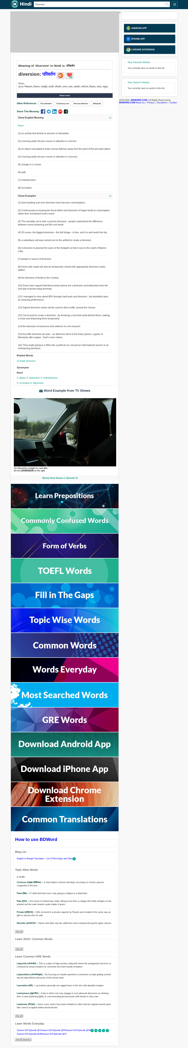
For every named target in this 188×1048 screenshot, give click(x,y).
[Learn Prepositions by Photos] (65, 507)
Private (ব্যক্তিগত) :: (26, 912)
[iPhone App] (65, 781)
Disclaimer (162, 102)
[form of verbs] (65, 557)
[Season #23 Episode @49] (100, 1031)
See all (19, 931)
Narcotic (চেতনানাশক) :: (27, 923)
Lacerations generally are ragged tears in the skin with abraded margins (60, 985)
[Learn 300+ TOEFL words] (65, 582)
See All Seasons (23, 1039)
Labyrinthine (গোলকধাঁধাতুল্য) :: (31, 974)
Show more (64, 95)
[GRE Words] (65, 731)
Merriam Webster (81, 104)
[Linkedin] (55, 113)
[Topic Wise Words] (65, 631)
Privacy (150, 102)
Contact (173, 102)
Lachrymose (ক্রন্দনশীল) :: (29, 993)
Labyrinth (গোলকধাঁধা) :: (28, 963)
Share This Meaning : (28, 111)
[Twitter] (49, 113)
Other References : (27, 103)
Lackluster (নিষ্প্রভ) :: (27, 1004)
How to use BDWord (36, 839)
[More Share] (66, 113)
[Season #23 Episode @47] (107, 1031)
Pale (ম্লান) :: (23, 901)
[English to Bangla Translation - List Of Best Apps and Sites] (74, 859)
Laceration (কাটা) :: (26, 985)
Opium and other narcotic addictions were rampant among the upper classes (64, 923)
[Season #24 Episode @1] (92, 1031)
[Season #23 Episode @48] (104, 1031)
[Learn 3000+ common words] (65, 656)
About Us (140, 102)
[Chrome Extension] (65, 805)
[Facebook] (44, 113)
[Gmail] (61, 113)
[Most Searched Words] (65, 706)
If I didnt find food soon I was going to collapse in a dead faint (52, 893)
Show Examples (64, 196)
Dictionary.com (62, 104)
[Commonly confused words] (65, 532)
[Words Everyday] (65, 681)
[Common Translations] (65, 830)
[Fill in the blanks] (65, 607)
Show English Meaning (64, 117)
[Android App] (65, 756)
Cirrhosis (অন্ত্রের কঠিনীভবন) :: (30, 882)
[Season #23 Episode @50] (96, 1031)
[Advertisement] (64, 31)
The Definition (46, 104)
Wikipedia (97, 104)
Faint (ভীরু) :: (23, 893)
